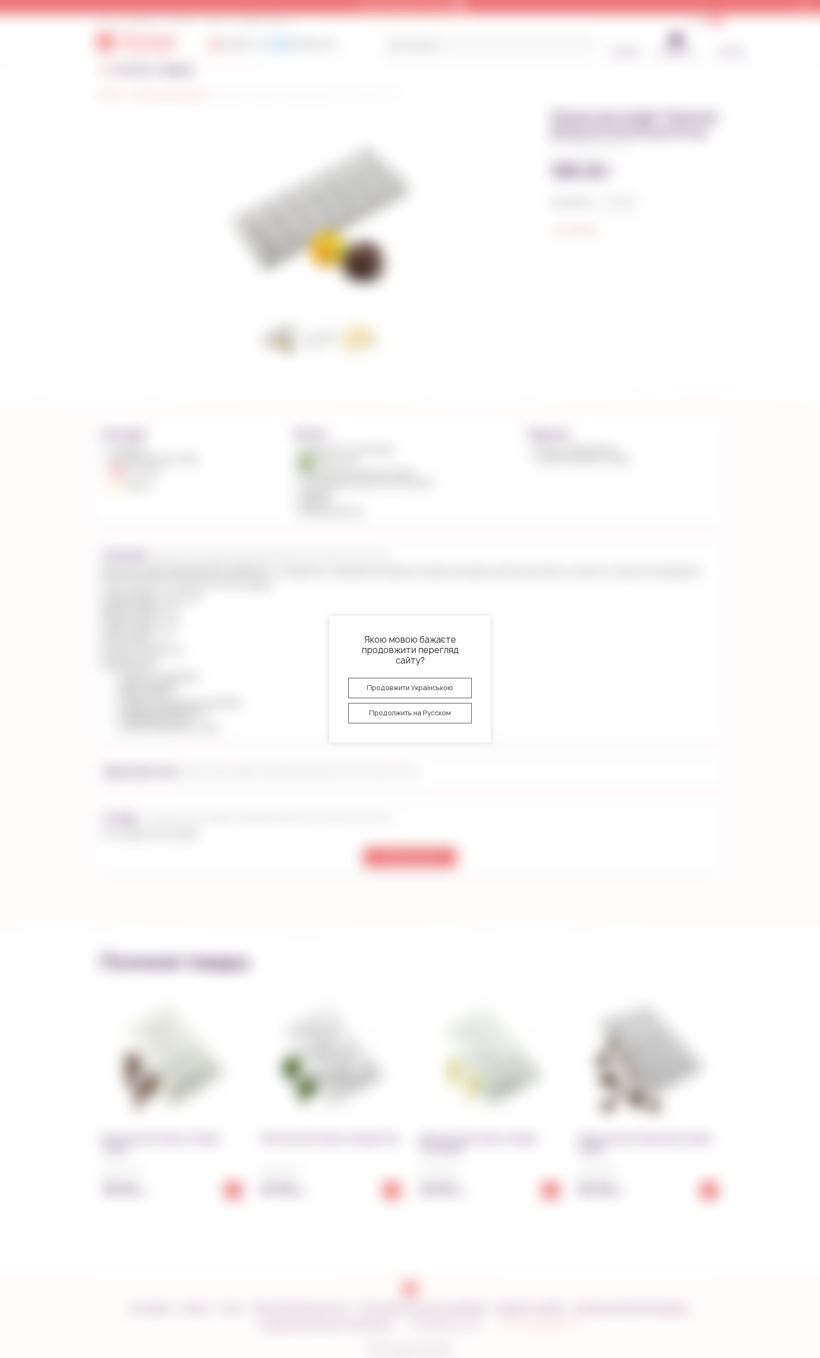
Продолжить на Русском (410, 712)
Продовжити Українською (410, 687)
